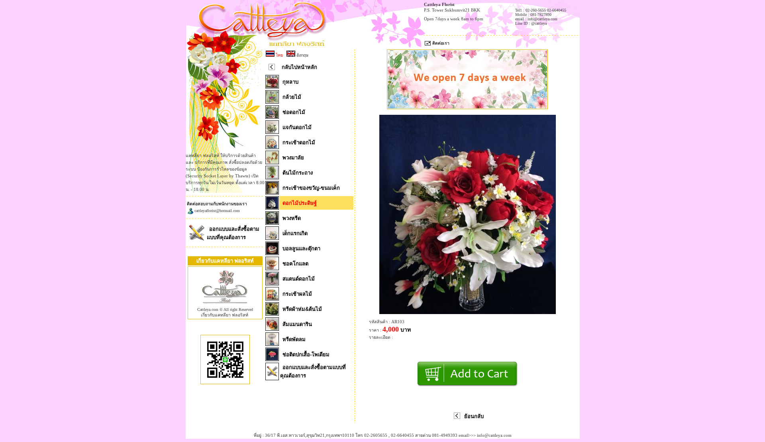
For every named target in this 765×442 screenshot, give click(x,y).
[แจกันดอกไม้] (272, 131)
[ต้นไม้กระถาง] (272, 177)
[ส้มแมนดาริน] (272, 328)
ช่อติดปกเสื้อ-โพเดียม (306, 355)
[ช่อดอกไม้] (272, 116)
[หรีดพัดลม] (272, 343)
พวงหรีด (291, 218)
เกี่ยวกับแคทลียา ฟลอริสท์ (224, 314)
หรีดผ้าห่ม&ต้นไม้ (302, 309)
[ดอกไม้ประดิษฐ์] (272, 207)
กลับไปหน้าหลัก (299, 67)
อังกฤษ (301, 55)
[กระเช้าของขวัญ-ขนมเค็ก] (272, 192)
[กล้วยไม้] (272, 101)
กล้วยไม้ (291, 97)
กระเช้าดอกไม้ (298, 142)
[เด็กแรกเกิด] (272, 237)
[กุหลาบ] (272, 86)
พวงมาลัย (293, 158)
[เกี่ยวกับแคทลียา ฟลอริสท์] (225, 305)
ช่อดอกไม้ (293, 112)
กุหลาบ (290, 82)
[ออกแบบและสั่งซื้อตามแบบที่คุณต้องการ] (196, 240)
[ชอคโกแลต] (272, 267)
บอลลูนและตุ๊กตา (301, 248)
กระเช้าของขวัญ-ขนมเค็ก (311, 188)
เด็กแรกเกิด (295, 233)
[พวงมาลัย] (272, 161)
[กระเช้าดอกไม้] (272, 146)
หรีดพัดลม (294, 339)
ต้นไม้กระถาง (297, 173)
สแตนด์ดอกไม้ (298, 279)
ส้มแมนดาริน (297, 324)
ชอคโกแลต (295, 264)
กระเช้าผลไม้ (297, 294)
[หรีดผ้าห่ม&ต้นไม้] (272, 313)
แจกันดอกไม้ (297, 127)
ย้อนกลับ (474, 416)
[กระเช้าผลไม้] (272, 298)
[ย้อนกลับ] (457, 417)
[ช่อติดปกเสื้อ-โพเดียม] (272, 358)
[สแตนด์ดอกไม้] (272, 283)
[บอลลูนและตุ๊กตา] (272, 252)
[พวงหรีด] (272, 222)
